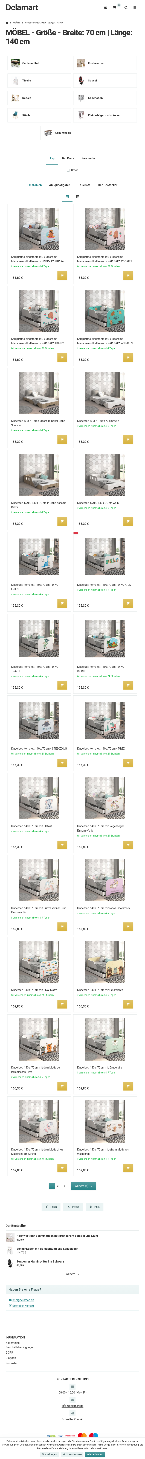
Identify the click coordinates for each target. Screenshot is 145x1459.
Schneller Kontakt (23, 1305)
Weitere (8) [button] (81, 1186)
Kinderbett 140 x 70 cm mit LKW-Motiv (34, 990)
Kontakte (11, 1363)
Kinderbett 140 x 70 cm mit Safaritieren (100, 990)
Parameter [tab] (88, 158)
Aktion (74, 170)
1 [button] (53, 1186)
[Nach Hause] (7, 22)
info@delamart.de (23, 1300)
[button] (62, 275)
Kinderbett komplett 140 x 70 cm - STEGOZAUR (39, 748)
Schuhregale (63, 132)
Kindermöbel (96, 63)
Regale (26, 98)
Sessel (92, 80)
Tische (26, 80)
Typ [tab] (52, 158)
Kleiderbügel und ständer (104, 115)
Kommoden (95, 98)
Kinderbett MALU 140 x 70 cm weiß (98, 503)
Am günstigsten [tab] (59, 185)
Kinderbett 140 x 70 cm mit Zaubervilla (99, 1067)
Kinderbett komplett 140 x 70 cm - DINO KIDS (104, 584)
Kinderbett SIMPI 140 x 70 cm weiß (98, 421)
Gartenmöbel (30, 63)
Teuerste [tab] (84, 185)
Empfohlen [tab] (34, 185)
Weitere (70, 1274)
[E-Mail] (106, 7)
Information (15, 1337)
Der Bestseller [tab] (108, 185)
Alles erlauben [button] (95, 1454)
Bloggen (11, 1358)
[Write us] (72, 1413)
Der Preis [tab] (68, 158)
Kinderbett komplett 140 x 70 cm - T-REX (101, 748)
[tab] (67, 196)
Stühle (26, 115)
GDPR (9, 1352)
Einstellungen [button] (49, 1454)
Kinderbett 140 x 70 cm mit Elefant (31, 826)
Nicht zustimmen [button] (72, 1454)
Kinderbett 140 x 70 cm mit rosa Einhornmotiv (103, 908)
